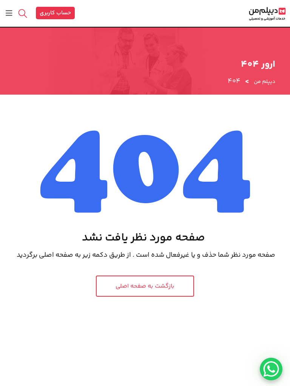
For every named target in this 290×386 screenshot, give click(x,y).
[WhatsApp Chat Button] (271, 369)
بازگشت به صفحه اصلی (145, 286)
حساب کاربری (55, 13)
